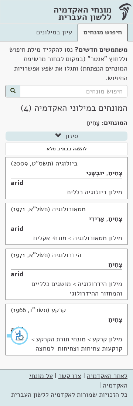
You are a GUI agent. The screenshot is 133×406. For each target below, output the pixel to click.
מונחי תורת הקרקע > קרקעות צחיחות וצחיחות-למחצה (76, 344)
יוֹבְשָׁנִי (95, 172)
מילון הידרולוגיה (100, 283)
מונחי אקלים (49, 237)
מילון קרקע (107, 339)
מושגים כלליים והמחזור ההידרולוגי (76, 288)
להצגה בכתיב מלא (66, 148)
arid (17, 182)
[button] (18, 336)
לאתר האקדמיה (107, 375)
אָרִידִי (96, 218)
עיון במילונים (54, 32)
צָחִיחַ (115, 172)
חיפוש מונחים (102, 32)
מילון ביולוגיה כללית (94, 192)
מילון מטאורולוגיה (97, 237)
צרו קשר (69, 375)
